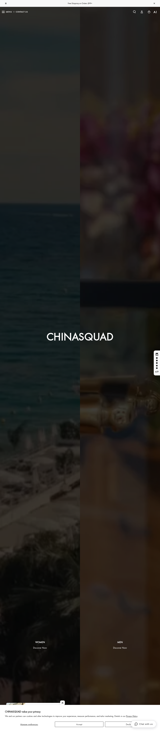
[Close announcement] (154, 3)
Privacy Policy (132, 716)
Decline (129, 724)
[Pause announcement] (6, 3)
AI (155, 12)
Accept (79, 724)
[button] (134, 12)
